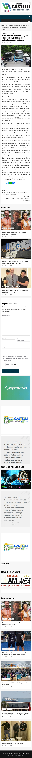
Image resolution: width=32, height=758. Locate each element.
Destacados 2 (5, 33)
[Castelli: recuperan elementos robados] (16, 731)
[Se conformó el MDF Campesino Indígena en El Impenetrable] (16, 671)
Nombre (5, 338)
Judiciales (5, 228)
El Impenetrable (11, 648)
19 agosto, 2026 (6, 265)
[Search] (29, 16)
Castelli (4, 709)
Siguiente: (17, 198)
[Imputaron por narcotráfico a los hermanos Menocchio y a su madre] (16, 220)
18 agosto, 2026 (6, 294)
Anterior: (14, 192)
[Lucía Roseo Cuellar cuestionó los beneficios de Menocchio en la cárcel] (16, 278)
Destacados (5, 257)
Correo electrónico (21, 339)
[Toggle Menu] (29, 21)
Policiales (9, 739)
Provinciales (12, 33)
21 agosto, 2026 (6, 236)
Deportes (5, 648)
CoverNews (11, 755)
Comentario (6, 315)
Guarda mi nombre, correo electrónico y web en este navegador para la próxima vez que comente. (16, 358)
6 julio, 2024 (6, 42)
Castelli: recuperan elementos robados (12, 743)
